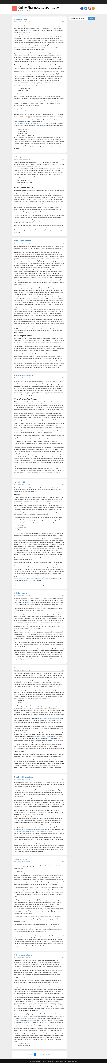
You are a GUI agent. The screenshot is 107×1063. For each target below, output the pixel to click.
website (29, 100)
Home (14, 2)
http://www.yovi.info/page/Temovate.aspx (49, 718)
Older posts (47, 1054)
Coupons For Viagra (20, 19)
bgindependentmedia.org (20, 55)
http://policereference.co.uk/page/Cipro (50, 918)
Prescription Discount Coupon (23, 375)
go (44, 71)
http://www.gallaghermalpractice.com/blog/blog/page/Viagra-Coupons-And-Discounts (33, 123)
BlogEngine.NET (64, 1061)
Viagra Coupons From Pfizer (23, 240)
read (24, 145)
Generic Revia (44, 2)
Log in (94, 2)
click (60, 489)
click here (55, 168)
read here (19, 280)
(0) (63, 21)
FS (77, 1061)
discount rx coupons (57, 816)
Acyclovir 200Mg (19, 482)
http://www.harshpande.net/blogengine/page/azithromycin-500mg (29, 578)
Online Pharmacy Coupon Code (38, 7)
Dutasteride (18, 668)
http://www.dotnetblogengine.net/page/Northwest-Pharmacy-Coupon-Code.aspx (35, 831)
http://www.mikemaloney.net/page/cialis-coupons (29, 1018)
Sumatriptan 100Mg (20, 859)
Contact (23, 2)
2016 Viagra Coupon (20, 157)
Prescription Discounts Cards (23, 777)
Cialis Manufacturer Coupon (23, 955)
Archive (18, 2)
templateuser (25, 21)
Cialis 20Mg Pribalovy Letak (33, 2)
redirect (22, 462)
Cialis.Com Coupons (20, 593)
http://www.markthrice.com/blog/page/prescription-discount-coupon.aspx (30, 308)
